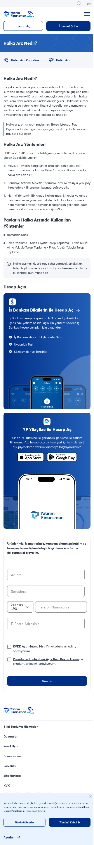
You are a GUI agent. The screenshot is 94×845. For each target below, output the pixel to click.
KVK (6, 785)
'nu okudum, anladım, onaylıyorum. (48, 661)
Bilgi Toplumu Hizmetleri (20, 726)
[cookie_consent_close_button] (90, 796)
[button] (47, 351)
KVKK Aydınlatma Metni (30, 646)
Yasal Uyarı (11, 746)
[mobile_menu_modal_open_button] (87, 13)
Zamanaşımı (12, 756)
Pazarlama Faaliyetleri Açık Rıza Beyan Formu (46, 659)
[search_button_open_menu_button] (79, 3)
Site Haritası (12, 775)
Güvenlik (9, 766)
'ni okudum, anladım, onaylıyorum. (44, 648)
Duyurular (10, 736)
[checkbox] (9, 646)
